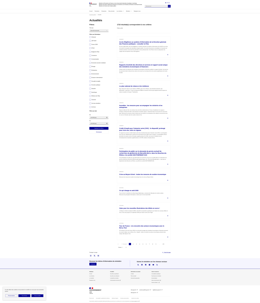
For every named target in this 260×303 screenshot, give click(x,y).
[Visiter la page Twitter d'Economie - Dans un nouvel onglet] (138, 264)
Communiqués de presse (114, 280)
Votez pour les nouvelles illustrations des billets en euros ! (139, 208)
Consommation (95, 59)
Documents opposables (135, 278)
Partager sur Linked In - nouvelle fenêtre (98, 255)
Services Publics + (155, 282)
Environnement (95, 73)
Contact (132, 273)
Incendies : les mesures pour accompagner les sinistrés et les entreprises (140, 106)
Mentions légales (115, 298)
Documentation (154, 278)
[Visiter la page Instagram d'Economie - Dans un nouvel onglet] (149, 264)
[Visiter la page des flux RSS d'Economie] (157, 264)
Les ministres (119, 11)
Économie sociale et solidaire (99, 62)
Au (90, 120)
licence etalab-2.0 (134, 301)
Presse (168, 2)
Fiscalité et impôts (96, 81)
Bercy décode (111, 11)
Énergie (93, 66)
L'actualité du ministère (114, 278)
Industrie (94, 88)
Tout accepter (37, 295)
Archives (94, 107)
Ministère (128, 11)
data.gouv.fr (134, 292)
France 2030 (95, 44)
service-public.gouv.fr (144, 289)
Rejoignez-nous (137, 11)
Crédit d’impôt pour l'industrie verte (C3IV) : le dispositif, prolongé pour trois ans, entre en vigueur (142, 129)
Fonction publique (96, 84)
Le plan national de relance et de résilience (134, 86)
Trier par (91, 27)
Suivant (120, 247)
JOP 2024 (94, 40)
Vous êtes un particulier (114, 273)
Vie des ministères (96, 103)
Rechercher (169, 6)
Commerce (94, 55)
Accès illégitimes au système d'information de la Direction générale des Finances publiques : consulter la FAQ (142, 43)
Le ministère (91, 278)
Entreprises (103, 11)
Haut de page (167, 252)
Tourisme (94, 99)
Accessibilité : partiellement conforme (103, 298)
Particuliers (97, 11)
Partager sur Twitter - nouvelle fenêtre (94, 255)
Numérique (94, 92)
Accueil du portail (92, 14)
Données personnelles (124, 298)
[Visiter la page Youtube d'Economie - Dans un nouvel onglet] (153, 264)
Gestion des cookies (135, 298)
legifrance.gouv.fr (157, 289)
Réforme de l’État (96, 96)
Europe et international (97, 77)
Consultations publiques (156, 273)
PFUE (93, 48)
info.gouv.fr (133, 289)
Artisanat (94, 37)
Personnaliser (11, 295)
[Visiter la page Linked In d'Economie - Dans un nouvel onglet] (142, 264)
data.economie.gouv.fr (156, 280)
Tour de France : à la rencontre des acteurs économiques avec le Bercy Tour (141, 227)
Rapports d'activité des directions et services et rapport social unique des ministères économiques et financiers (143, 66)
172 (163, 244)
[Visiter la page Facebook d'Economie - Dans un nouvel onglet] (145, 264)
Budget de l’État (95, 51)
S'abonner (92, 264)
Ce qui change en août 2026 (128, 190)
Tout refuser (24, 295)
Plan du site (91, 298)
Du (90, 114)
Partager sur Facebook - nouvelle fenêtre (90, 255)
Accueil (90, 11)
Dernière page (126, 247)
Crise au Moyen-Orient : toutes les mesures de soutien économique (142, 174)
